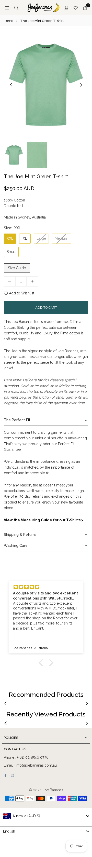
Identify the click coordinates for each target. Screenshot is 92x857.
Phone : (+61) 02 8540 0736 (26, 757)
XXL (10, 238)
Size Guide (17, 268)
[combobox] (46, 816)
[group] (46, 84)
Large (41, 238)
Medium (61, 238)
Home (8, 21)
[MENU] (7, 7)
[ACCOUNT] (66, 7)
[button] (81, 84)
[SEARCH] (16, 7)
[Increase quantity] (32, 281)
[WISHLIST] (75, 7)
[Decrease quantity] (9, 281)
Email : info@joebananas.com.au (30, 765)
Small (11, 252)
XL (25, 238)
